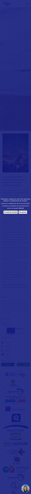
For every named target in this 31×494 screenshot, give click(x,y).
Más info (21, 208)
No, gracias (22, 212)
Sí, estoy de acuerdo (10, 212)
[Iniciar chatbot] (25, 488)
